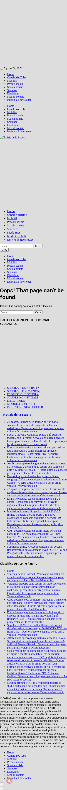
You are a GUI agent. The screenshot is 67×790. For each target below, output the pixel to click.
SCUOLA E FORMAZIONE (24, 391)
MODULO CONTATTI (21, 403)
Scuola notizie (15, 87)
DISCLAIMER (16, 400)
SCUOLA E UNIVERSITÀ (23, 387)
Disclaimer (13, 93)
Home (10, 74)
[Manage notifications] (9, 781)
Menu (4, 249)
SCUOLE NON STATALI (22, 397)
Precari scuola (15, 83)
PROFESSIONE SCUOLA (23, 394)
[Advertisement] (33, 33)
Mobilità (12, 80)
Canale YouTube (16, 77)
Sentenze (12, 90)
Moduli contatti (15, 96)
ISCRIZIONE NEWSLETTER (25, 407)
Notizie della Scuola (17, 415)
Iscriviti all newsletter (19, 99)
